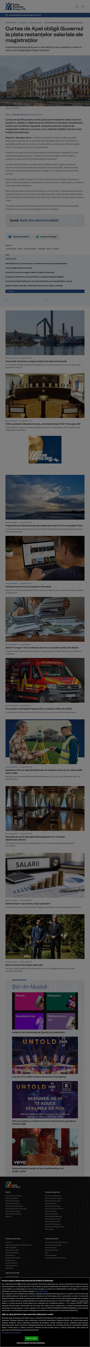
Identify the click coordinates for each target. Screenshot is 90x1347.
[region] (45, 1312)
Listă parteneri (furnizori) (11, 1333)
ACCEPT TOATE (31, 1338)
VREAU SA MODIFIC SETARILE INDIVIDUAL (31, 1343)
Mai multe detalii (41, 1291)
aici (65, 1303)
